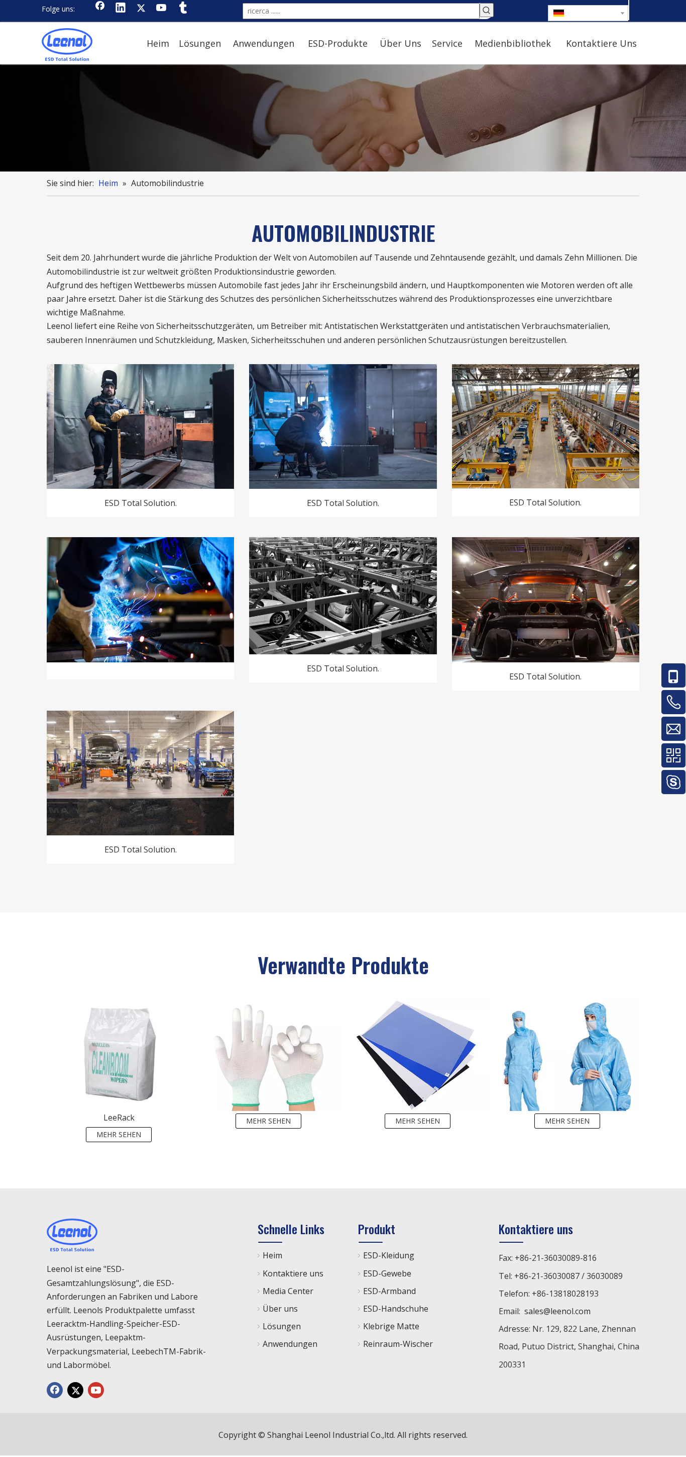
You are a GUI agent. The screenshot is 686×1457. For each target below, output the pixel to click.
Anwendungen (290, 1343)
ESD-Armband (389, 1291)
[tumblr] (182, 9)
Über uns (280, 1308)
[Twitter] (141, 9)
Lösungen (282, 1326)
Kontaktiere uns (293, 1273)
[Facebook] (100, 9)
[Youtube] (162, 9)
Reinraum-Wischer (398, 1343)
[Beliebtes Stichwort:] (487, 10)
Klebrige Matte (391, 1326)
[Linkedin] (120, 9)
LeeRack (119, 1117)
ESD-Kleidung (388, 1255)
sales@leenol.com (557, 1311)
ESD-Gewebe (387, 1273)
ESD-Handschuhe (395, 1308)
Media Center (288, 1291)
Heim (272, 1255)
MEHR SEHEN (118, 1134)
